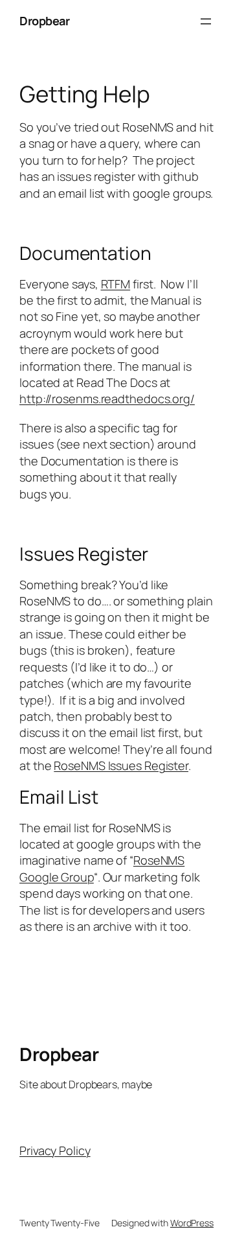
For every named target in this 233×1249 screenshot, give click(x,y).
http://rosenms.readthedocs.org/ (107, 398)
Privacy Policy (55, 1150)
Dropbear (44, 21)
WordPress (192, 1223)
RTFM (116, 284)
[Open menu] (206, 21)
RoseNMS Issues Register (121, 765)
